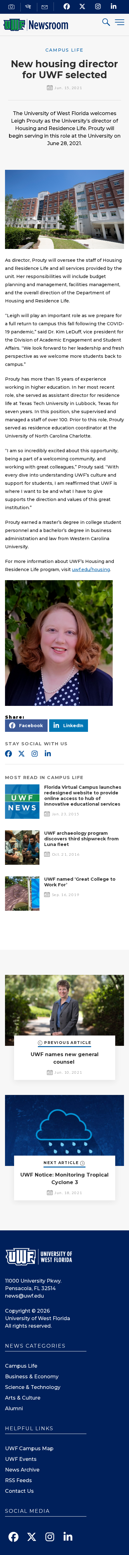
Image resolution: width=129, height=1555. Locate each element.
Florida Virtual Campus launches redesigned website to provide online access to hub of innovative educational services (82, 795)
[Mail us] (45, 7)
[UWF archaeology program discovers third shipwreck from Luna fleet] (22, 863)
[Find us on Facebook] (67, 6)
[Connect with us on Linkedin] (114, 6)
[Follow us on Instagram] (98, 6)
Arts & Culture (22, 1398)
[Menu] (119, 22)
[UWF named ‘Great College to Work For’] (22, 909)
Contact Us (19, 1491)
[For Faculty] (29, 7)
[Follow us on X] (82, 6)
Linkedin (47, 754)
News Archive (22, 1470)
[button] (26, 725)
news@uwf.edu (24, 1296)
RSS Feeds (18, 1480)
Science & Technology (32, 1387)
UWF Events (21, 1459)
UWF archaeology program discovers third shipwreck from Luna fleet (81, 838)
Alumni (14, 1408)
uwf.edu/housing (91, 569)
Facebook (8, 754)
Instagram (34, 754)
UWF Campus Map (29, 1448)
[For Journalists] (12, 7)
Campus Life (21, 1366)
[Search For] (106, 23)
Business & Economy (32, 1377)
